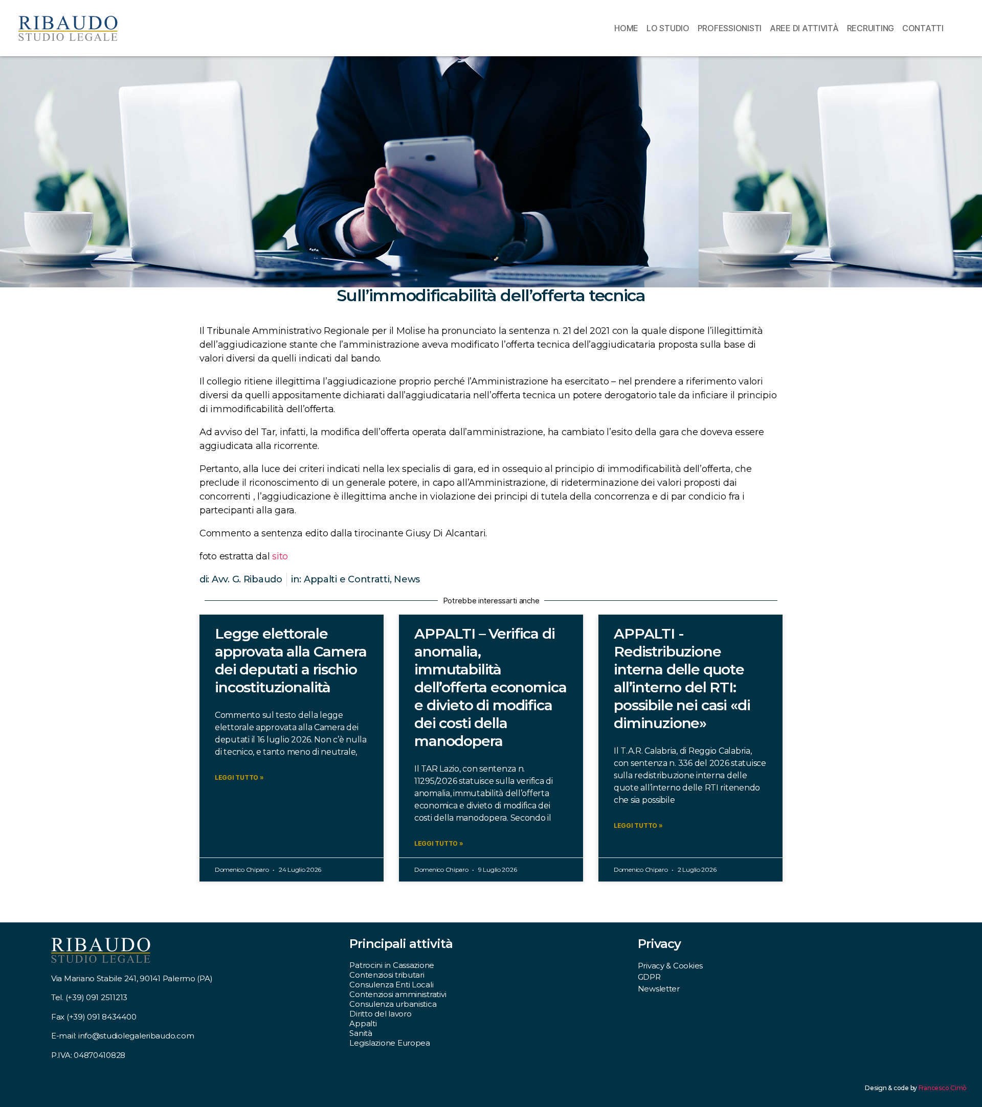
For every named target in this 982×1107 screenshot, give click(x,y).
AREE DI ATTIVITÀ (804, 28)
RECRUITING (870, 28)
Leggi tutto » (239, 777)
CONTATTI (923, 28)
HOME (626, 28)
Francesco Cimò (943, 1088)
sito (280, 556)
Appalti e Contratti (347, 579)
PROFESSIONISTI (730, 28)
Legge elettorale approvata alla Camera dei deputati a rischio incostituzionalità (291, 660)
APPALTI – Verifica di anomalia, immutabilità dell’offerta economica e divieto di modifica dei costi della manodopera (490, 687)
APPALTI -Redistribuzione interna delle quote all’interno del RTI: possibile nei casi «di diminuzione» (682, 678)
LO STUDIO (667, 28)
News (407, 579)
